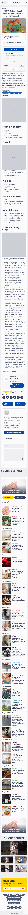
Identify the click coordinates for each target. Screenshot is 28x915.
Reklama (21, 894)
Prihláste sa (7, 417)
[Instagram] (8, 907)
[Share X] (11, 397)
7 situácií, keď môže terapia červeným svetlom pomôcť (17, 561)
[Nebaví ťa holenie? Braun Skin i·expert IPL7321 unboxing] (7, 868)
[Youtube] (12, 907)
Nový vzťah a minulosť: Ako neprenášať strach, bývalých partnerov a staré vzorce (19, 588)
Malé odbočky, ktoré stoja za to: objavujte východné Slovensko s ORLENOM (18, 667)
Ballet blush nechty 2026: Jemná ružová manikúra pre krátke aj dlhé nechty (19, 509)
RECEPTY (8, 8)
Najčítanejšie (8, 497)
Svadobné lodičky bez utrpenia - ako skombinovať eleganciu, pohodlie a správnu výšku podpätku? (18, 536)
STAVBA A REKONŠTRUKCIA (17, 743)
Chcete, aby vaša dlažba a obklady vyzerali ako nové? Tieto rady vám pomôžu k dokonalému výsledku (18, 721)
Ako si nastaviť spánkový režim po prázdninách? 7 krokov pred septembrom (18, 600)
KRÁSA (14, 505)
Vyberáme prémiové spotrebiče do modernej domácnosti (18, 798)
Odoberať (21, 888)
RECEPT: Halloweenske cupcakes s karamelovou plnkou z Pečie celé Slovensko (12, 93)
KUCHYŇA (15, 795)
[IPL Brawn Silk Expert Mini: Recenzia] (21, 868)
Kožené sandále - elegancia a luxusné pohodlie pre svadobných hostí (18, 547)
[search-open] (5, 2)
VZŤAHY (14, 584)
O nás (6, 894)
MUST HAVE (15, 543)
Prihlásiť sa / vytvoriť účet (14, 432)
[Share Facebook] (3, 397)
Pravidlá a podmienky (14, 897)
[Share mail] (21, 397)
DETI (13, 689)
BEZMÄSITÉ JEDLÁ (17, 806)
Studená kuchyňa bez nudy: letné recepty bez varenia (18, 810)
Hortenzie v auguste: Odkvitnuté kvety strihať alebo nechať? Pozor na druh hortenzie (18, 521)
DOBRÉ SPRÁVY (16, 662)
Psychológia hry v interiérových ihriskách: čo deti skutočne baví (17, 693)
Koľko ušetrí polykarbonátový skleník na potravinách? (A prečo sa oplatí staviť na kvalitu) (18, 706)
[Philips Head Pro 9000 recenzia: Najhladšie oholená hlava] (21, 860)
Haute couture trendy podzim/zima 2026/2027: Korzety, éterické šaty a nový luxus (18, 615)
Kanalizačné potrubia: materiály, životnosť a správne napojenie (18, 772)
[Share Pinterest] (14, 397)
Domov (4, 8)
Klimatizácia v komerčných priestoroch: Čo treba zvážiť (18, 760)
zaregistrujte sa (14, 425)
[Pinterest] (20, 907)
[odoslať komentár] (22, 459)
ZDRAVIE (14, 558)
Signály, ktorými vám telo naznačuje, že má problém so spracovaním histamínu (18, 574)
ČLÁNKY (14, 636)
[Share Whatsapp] (7, 397)
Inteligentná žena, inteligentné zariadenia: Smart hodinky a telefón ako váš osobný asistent (18, 652)
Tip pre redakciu (14, 903)
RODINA (14, 595)
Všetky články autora (15, 385)
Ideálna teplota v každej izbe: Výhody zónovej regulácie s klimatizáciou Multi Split (17, 785)
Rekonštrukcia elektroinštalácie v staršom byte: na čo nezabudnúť (17, 748)
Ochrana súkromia (14, 900)
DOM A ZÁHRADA (17, 701)
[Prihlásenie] (2, 2)
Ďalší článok (20, 404)
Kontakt (13, 894)
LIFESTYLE (15, 516)
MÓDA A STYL (16, 610)
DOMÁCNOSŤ (15, 716)
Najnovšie (19, 497)
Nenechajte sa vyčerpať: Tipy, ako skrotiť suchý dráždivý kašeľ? (18, 640)
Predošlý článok (6, 403)
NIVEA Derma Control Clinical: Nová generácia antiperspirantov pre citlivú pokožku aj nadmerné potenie (18, 679)
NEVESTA (14, 531)
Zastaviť (14, 61)
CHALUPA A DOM (17, 768)
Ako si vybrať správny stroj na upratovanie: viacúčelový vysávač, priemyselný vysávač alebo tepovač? (18, 733)
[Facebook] (16, 907)
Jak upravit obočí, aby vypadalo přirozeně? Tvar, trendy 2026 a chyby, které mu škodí (18, 626)
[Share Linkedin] (18, 397)
